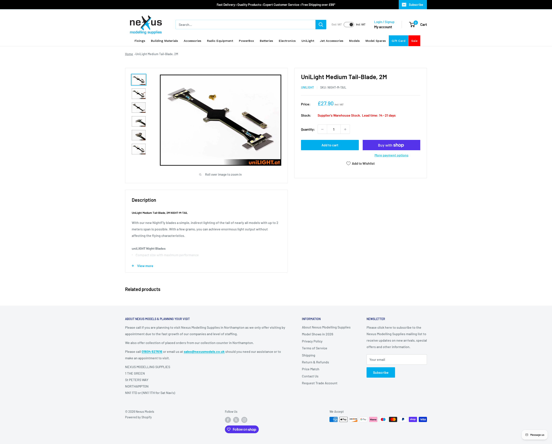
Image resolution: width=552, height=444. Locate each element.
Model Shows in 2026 (317, 334)
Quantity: (308, 129)
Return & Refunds (315, 362)
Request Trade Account (319, 383)
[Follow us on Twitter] (236, 420)
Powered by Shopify (138, 417)
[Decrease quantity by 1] (322, 129)
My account (383, 27)
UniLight (307, 87)
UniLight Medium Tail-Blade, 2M (156, 54)
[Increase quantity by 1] (345, 129)
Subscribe (416, 4)
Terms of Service (314, 348)
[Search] (320, 24)
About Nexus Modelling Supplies (326, 327)
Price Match (310, 369)
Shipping (308, 355)
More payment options (391, 155)
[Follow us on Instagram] (244, 420)
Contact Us (310, 376)
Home (129, 54)
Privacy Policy (312, 341)
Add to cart (329, 145)
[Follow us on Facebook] (228, 420)
